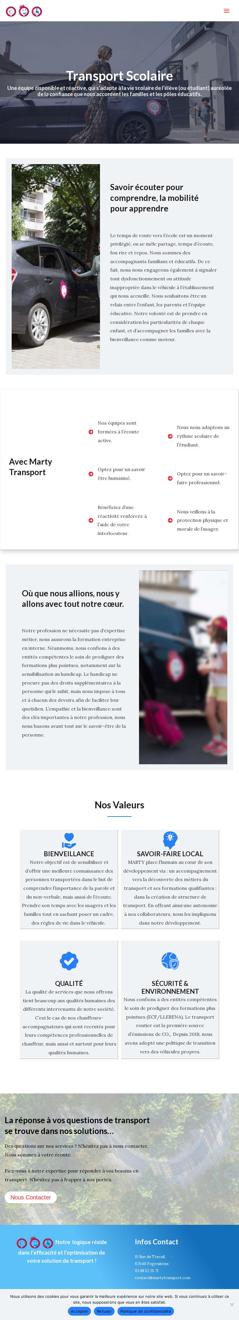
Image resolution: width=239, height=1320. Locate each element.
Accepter (79, 1311)
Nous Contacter (30, 1197)
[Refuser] (232, 1304)
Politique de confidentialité (145, 1311)
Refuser (104, 1311)
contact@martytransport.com (162, 1277)
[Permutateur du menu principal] (226, 11)
